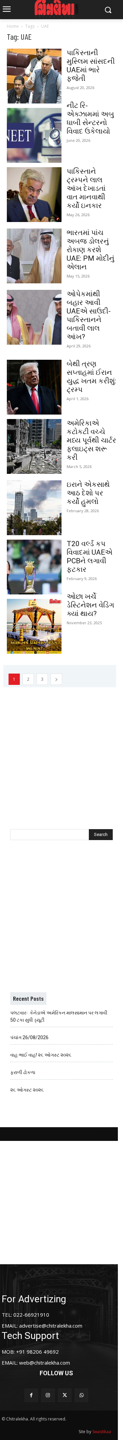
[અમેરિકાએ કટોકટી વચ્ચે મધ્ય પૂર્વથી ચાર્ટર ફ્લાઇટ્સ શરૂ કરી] (34, 446)
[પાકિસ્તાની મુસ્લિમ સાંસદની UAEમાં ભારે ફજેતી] (34, 76)
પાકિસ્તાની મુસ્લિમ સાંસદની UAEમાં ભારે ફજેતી (91, 66)
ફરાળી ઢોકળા (22, 1072)
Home (13, 26)
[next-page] (56, 679)
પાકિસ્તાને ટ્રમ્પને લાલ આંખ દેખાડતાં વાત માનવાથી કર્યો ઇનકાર (86, 188)
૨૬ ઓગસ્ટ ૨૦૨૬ (27, 1090)
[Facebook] (31, 1395)
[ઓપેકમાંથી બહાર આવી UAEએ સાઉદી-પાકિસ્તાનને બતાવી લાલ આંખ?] (34, 317)
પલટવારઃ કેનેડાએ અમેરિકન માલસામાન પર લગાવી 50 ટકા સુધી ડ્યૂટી (58, 1016)
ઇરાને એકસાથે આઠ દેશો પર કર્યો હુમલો (88, 493)
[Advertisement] (61, 749)
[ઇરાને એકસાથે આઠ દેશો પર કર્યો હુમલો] (34, 507)
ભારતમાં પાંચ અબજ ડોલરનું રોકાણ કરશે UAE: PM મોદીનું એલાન (90, 250)
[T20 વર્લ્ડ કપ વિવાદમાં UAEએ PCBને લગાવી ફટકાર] (34, 567)
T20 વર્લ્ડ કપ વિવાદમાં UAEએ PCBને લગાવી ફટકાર (89, 557)
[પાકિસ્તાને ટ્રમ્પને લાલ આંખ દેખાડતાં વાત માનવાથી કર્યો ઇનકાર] (34, 194)
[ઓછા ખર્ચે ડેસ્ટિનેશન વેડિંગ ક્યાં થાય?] (34, 626)
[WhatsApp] (81, 1395)
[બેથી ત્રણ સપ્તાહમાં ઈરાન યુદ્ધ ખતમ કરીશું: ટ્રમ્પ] (34, 387)
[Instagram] (48, 1395)
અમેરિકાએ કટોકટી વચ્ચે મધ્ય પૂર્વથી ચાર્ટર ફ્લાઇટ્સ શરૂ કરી (91, 440)
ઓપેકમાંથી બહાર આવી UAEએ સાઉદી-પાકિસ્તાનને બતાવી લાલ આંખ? (89, 315)
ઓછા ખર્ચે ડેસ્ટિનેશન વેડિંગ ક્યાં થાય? (90, 605)
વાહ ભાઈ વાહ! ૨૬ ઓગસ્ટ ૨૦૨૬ (40, 1055)
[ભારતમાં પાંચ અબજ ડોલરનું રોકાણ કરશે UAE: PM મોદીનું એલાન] (34, 256)
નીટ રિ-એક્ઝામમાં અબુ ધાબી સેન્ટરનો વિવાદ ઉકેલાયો (90, 118)
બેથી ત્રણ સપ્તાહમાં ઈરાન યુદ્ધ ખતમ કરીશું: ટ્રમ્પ (91, 377)
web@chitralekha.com (44, 1362)
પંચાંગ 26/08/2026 (29, 1037)
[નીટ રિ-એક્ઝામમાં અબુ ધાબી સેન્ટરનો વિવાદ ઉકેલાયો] (34, 135)
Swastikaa (101, 1432)
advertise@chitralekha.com (50, 1325)
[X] (64, 1395)
